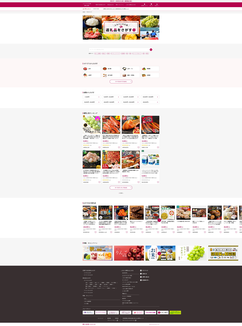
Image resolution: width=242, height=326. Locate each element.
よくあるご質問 (125, 290)
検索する (151, 49)
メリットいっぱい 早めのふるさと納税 (130, 282)
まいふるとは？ (125, 279)
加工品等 (105, 284)
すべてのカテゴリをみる (121, 81)
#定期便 (123, 53)
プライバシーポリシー (112, 320)
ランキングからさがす (88, 290)
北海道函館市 (179, 232)
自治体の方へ (145, 280)
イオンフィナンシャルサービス (128, 320)
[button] (159, 220)
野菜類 (108, 282)
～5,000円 (86, 97)
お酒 (86, 284)
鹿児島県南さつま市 (103, 232)
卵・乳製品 (114, 282)
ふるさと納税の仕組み (126, 277)
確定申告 (124, 298)
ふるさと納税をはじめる (131, 4)
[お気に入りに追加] (99, 147)
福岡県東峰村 (226, 232)
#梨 (143, 53)
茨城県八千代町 (145, 147)
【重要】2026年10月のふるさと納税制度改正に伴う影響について (116, 8)
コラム (85, 298)
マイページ (145, 270)
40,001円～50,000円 (109, 102)
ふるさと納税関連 (87, 301)
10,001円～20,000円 (128, 97)
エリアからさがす (87, 272)
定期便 (108, 288)
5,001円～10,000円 (109, 97)
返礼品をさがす (111, 4)
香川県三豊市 (132, 232)
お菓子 (96, 284)
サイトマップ (100, 318)
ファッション (106, 286)
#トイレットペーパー (115, 53)
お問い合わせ (145, 277)
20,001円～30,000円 (148, 97)
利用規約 (117, 318)
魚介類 (91, 282)
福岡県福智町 (195, 232)
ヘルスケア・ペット (101, 288)
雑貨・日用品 (88, 286)
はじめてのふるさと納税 (127, 275)
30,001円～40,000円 (89, 102)
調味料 (111, 284)
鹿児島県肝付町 (86, 232)
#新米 (108, 53)
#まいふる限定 (98, 53)
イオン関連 (86, 303)
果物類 (103, 282)
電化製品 (95, 286)
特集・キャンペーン (120, 4)
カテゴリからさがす (88, 280)
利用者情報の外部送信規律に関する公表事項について (133, 318)
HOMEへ (121, 193)
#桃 (130, 53)
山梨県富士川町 (86, 147)
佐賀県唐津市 (148, 232)
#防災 (147, 53)
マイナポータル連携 (126, 300)
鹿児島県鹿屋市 (125, 182)
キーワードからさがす (88, 274)
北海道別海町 (85, 182)
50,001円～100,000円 (128, 102)
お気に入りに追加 (95, 232)
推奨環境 (109, 318)
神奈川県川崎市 (145, 182)
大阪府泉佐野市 (125, 147)
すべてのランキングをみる (121, 187)
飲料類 (91, 284)
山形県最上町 (164, 232)
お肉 (86, 282)
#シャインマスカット (137, 53)
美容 (100, 286)
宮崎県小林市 (211, 232)
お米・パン (97, 282)
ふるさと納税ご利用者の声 (127, 288)
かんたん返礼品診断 (126, 284)
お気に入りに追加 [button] (99, 147)
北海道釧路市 (117, 232)
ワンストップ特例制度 (126, 296)
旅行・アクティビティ (90, 288)
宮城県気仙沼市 (106, 147)
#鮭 (127, 53)
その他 (113, 288)
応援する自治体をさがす (100, 4)
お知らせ (144, 273)
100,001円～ (146, 102)
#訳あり (103, 53)
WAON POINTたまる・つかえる (128, 286)
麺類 (101, 284)
